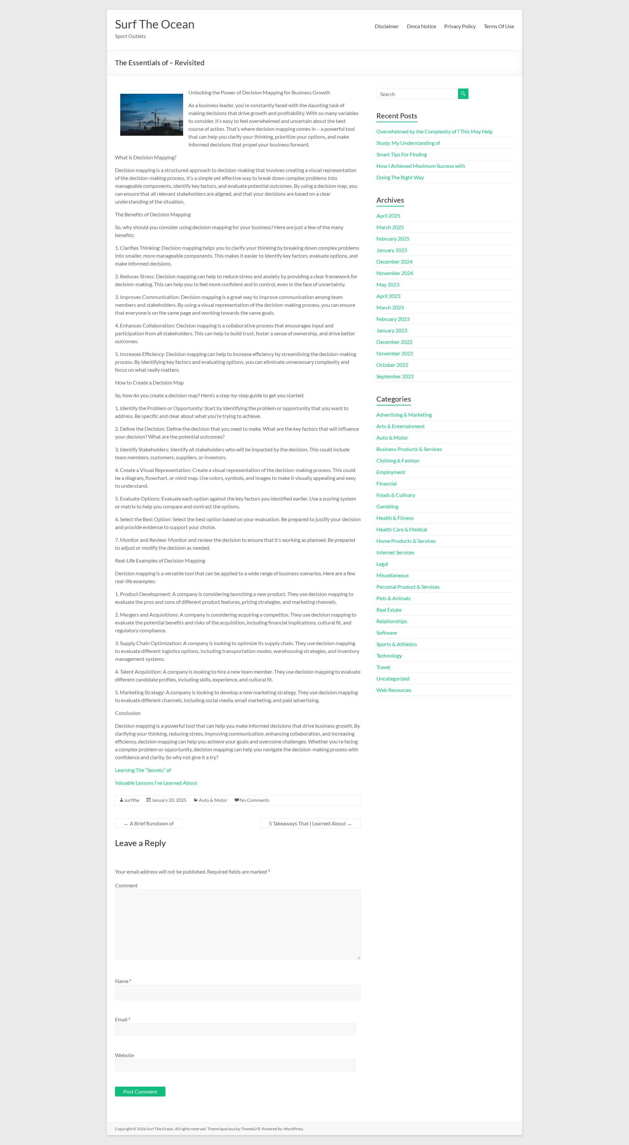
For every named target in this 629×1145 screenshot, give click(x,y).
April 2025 (388, 215)
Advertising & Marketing (404, 414)
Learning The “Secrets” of (143, 770)
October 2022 (392, 365)
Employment (390, 472)
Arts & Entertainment (400, 426)
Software (386, 632)
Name (123, 981)
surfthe (131, 800)
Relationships (391, 621)
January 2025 (391, 250)
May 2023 (387, 284)
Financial (386, 483)
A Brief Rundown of (149, 823)
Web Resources (393, 690)
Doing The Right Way (400, 177)
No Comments (254, 800)
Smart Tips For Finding (401, 154)
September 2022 (395, 376)
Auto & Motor (213, 800)
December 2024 (394, 261)
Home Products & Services (406, 541)
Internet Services (395, 552)
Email (122, 1019)
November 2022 (394, 353)
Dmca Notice (421, 26)
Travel (383, 667)
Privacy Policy (460, 26)
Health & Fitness (395, 518)
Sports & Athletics (396, 644)
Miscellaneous (392, 575)
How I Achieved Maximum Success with (420, 166)
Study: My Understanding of (408, 143)
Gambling (387, 506)
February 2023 (393, 319)
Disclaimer (387, 26)
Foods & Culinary (395, 495)
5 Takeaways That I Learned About (310, 823)
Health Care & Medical (401, 529)
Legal (382, 564)
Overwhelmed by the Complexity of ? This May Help (434, 131)
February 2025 (393, 238)
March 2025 (390, 227)
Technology (389, 655)
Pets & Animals (393, 598)
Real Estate (389, 609)
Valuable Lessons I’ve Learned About (156, 783)
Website (124, 1055)
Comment (126, 885)
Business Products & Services (409, 449)
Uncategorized (393, 678)
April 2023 (388, 296)
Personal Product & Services (408, 586)
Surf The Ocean (155, 24)
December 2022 (394, 342)
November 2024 (394, 273)
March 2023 (390, 307)
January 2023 (391, 330)
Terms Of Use (499, 26)
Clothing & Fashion (398, 460)
